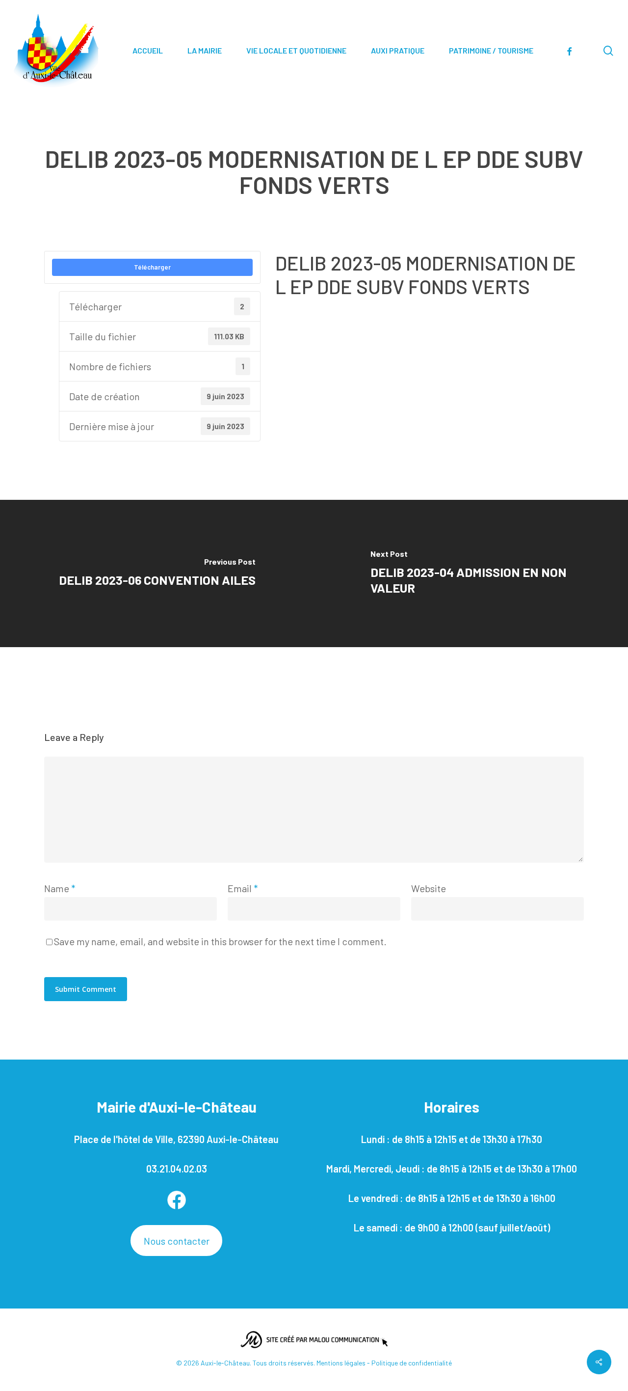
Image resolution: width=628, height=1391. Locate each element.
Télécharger (152, 267)
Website (428, 888)
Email (243, 888)
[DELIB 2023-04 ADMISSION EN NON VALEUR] (471, 573)
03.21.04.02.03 (176, 1168)
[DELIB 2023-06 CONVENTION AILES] (157, 573)
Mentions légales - (343, 1363)
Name (60, 888)
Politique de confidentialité (411, 1363)
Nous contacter (176, 1241)
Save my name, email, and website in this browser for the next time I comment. (220, 941)
